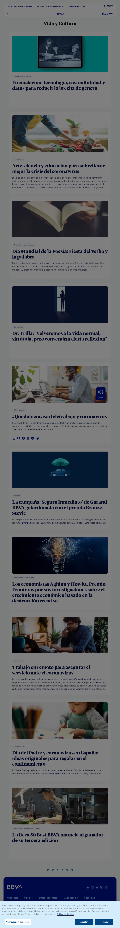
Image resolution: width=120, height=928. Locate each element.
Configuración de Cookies (17, 922)
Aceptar (84, 922)
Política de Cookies (65, 914)
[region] (60, 914)
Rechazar (104, 922)
